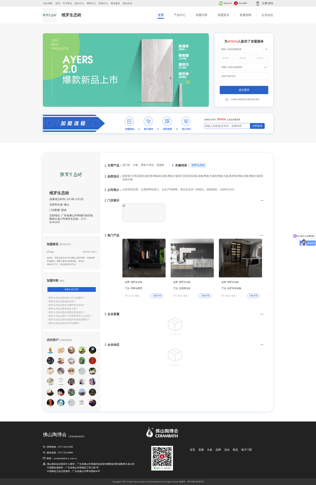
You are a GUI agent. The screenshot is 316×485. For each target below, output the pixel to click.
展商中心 (91, 3)
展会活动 (127, 3)
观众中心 (79, 3)
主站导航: (48, 3)
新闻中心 (103, 3)
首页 (57, 3)
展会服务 (115, 3)
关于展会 (67, 3)
